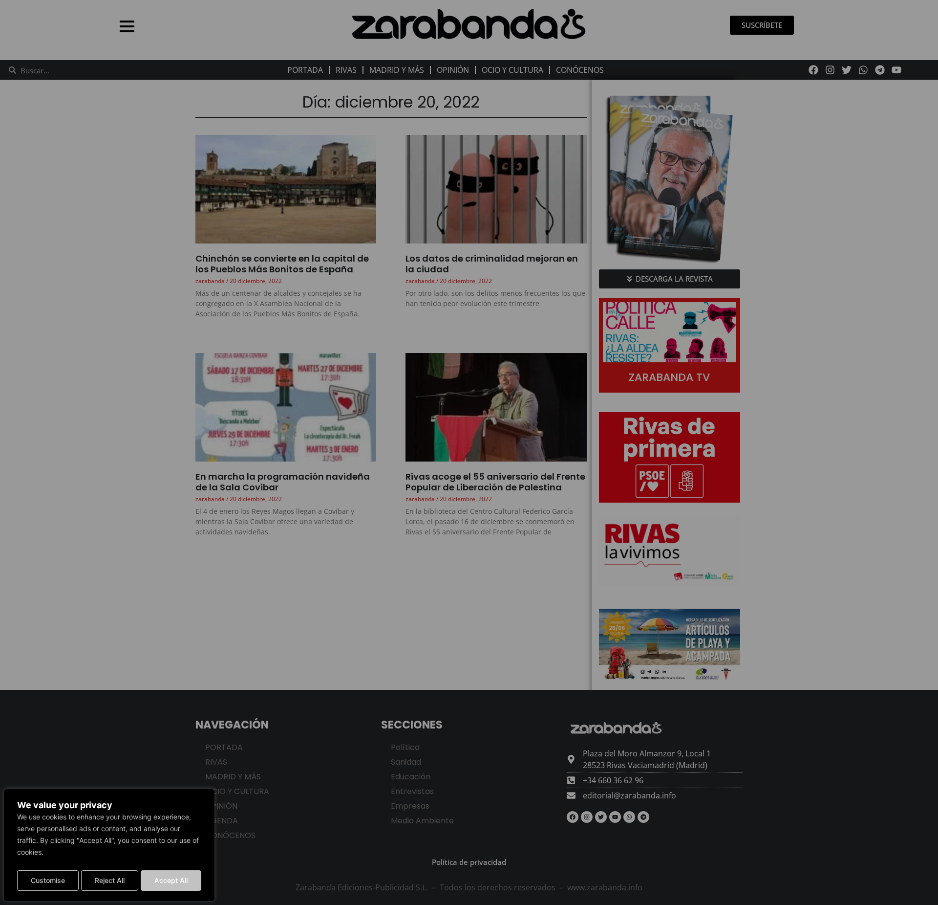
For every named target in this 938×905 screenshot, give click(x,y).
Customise (48, 880)
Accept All (171, 880)
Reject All (110, 880)
